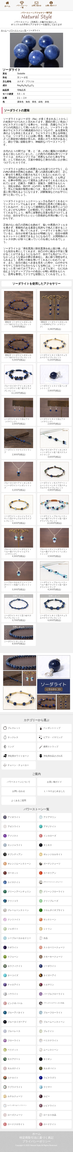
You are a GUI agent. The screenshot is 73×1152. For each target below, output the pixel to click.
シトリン (47, 929)
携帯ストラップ (50, 746)
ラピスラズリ (49, 1077)
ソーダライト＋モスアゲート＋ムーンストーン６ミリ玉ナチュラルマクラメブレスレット (53, 486)
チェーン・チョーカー (18, 765)
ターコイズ (13, 975)
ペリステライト (50, 1040)
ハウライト (13, 994)
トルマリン (48, 984)
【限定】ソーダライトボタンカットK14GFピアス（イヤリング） (53, 325)
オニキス (47, 845)
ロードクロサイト (16, 1124)
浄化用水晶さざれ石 (53, 756)
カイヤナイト (14, 882)
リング (11, 746)
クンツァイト (14, 919)
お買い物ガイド (51, 5)
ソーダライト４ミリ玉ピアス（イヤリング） (16, 421)
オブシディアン (15, 854)
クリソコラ (13, 901)
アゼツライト (14, 826)
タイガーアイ (49, 975)
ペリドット (13, 1050)
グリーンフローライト (54, 891)
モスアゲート (14, 1059)
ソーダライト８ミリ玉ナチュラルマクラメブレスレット (53, 608)
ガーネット (13, 873)
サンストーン (49, 919)
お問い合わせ (36, 5)
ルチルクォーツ (15, 1096)
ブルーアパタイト (16, 1012)
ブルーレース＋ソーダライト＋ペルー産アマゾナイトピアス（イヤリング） (17, 552)
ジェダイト (13, 929)
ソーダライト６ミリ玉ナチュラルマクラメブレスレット (53, 357)
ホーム (7, 6)
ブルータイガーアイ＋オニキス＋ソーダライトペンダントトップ (17, 486)
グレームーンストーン (18, 910)
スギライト (13, 947)
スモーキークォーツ (53, 956)
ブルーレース (14, 1031)
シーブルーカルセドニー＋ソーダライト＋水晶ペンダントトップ (17, 586)
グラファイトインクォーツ (53, 882)
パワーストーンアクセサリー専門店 (36, 15)
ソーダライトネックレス (15, 635)
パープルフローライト (54, 994)
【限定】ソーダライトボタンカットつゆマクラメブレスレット (17, 324)
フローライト (14, 1040)
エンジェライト (15, 845)
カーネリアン (49, 873)
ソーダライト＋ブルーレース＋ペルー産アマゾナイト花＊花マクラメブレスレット (53, 519)
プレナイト (48, 1031)
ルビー (46, 1096)
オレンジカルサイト (53, 854)
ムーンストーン (50, 1050)
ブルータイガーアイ (17, 1022)
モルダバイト (49, 1068)
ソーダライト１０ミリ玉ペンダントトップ (53, 388)
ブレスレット (14, 728)
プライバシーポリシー (36, 1141)
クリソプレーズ (50, 901)
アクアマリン (49, 817)
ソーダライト (49, 966)
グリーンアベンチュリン (19, 891)
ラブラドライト (15, 1087)
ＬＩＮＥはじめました (54, 791)
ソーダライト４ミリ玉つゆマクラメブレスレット (17, 608)
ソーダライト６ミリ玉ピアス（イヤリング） (52, 421)
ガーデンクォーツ (51, 863)
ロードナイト (49, 1124)
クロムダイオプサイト (54, 910)
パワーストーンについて (18, 782)
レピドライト (49, 1105)
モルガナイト (14, 1068)
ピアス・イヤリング (53, 737)
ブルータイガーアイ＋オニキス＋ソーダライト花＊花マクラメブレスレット (17, 389)
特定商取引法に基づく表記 (36, 1137)
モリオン (47, 1059)
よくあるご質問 (18, 800)
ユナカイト (13, 1077)
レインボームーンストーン (17, 1105)
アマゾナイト (49, 826)
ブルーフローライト (53, 1012)
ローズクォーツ (15, 1115)
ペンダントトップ (51, 728)
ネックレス (13, 737)
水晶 (45, 938)
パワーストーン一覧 (21, 6)
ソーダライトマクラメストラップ (17, 452)
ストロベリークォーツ (54, 947)
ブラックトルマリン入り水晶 (53, 1003)
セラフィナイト (15, 966)
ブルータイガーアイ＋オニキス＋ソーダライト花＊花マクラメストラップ (53, 453)
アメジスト (13, 836)
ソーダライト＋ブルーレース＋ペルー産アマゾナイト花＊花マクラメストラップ (53, 586)
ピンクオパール (15, 1003)
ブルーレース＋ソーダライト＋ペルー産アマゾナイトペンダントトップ (53, 552)
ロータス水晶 (49, 1115)
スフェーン (13, 956)
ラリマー (47, 1087)
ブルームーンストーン (54, 1022)
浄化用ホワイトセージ (18, 756)
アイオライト (14, 817)
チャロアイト (14, 984)
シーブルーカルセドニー (19, 938)
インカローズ (49, 836)
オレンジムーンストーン (19, 863)
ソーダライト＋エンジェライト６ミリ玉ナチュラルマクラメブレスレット (17, 519)
